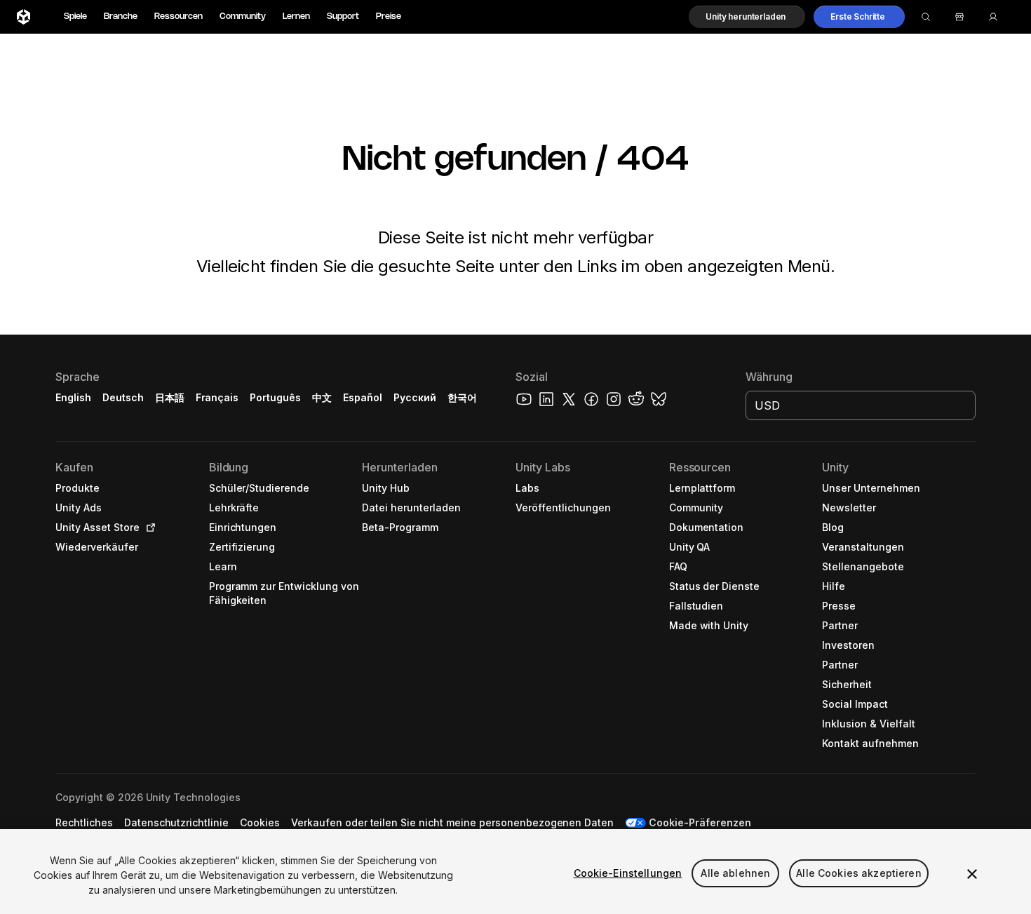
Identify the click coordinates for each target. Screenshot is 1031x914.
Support (343, 16)
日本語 (169, 397)
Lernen (296, 16)
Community (243, 16)
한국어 (462, 397)
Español (362, 397)
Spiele (75, 16)
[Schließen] (972, 874)
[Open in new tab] (148, 527)
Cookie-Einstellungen (628, 873)
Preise (388, 16)
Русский (414, 397)
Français (217, 397)
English (73, 397)
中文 (322, 397)
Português (275, 397)
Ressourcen (178, 16)
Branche (120, 16)
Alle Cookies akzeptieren (858, 873)
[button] (747, 17)
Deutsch (123, 397)
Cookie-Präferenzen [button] (700, 822)
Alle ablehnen (735, 873)
